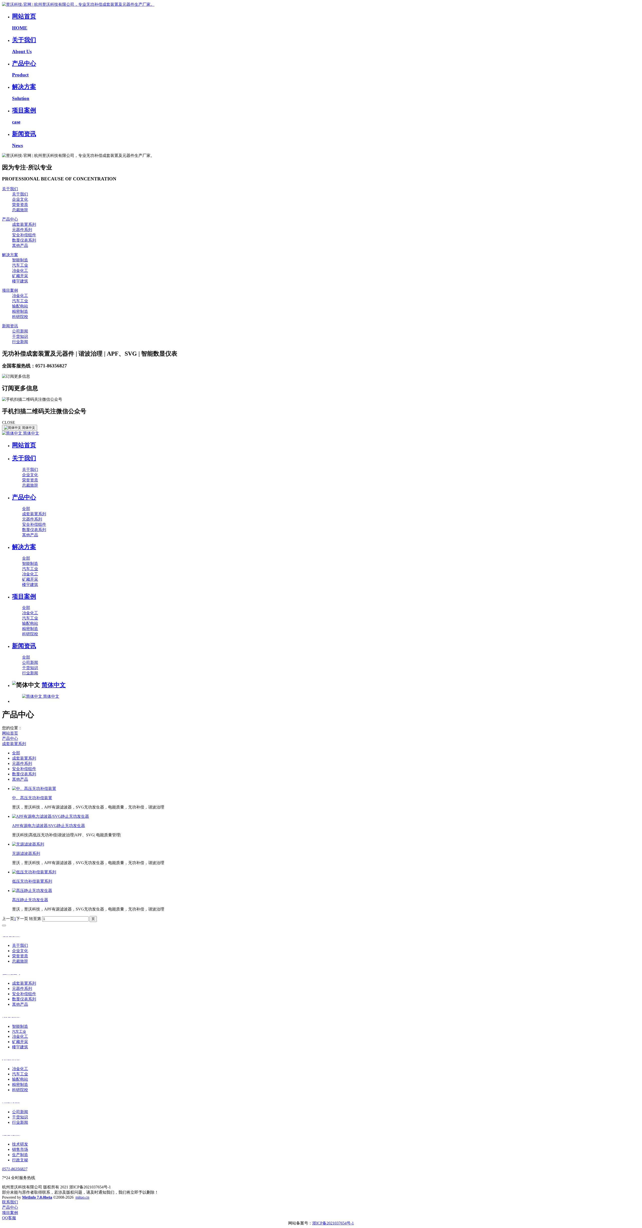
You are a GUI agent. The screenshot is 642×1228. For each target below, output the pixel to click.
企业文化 (20, 199)
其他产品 (20, 245)
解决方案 (10, 255)
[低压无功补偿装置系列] (34, 872)
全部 (26, 508)
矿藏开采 (20, 276)
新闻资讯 (10, 326)
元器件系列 (22, 230)
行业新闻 (20, 342)
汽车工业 (20, 265)
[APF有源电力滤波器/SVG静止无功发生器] (50, 816)
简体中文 (30, 433)
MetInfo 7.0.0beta (37, 1197)
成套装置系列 (24, 224)
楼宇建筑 (20, 281)
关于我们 (10, 189)
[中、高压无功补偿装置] (34, 788)
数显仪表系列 (24, 240)
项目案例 (10, 290)
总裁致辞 (20, 210)
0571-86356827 (14, 1169)
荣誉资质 (20, 204)
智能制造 (20, 260)
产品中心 (10, 219)
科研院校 (20, 317)
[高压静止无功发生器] (32, 890)
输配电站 (20, 306)
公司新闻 (20, 331)
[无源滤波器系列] (28, 844)
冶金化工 (20, 270)
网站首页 (24, 445)
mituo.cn (82, 1197)
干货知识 (20, 336)
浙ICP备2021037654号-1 (333, 1223)
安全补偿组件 (24, 235)
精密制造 (20, 311)
